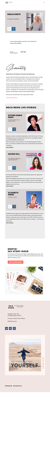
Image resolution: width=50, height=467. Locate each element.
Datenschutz (17, 386)
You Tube (23, 52)
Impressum (8, 386)
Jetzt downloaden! (15, 262)
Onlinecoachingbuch (12, 97)
